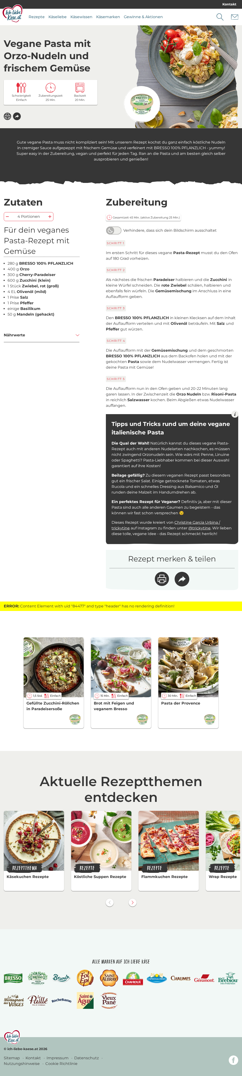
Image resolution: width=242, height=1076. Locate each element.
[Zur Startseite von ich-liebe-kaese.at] (12, 13)
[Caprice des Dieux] (157, 978)
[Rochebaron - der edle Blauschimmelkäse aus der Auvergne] (62, 1000)
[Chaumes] (181, 978)
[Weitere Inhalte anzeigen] (133, 903)
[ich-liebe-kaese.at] (12, 1037)
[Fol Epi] (85, 978)
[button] (17, 116)
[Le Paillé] (38, 1000)
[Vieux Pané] (109, 1000)
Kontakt (229, 4)
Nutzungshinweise (22, 1063)
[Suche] (220, 17)
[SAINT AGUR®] (85, 1000)
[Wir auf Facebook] (233, 1061)
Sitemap (12, 1058)
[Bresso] (14, 978)
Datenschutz (87, 1058)
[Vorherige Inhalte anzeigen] (110, 903)
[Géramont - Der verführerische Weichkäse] (204, 978)
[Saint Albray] (109, 978)
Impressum (58, 1058)
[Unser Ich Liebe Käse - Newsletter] (234, 17)
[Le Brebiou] (228, 978)
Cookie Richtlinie (61, 1063)
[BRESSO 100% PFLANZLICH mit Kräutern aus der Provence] (141, 104)
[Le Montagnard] (14, 1000)
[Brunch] (62, 978)
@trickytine (199, 528)
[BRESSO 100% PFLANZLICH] (38, 978)
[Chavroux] (133, 978)
